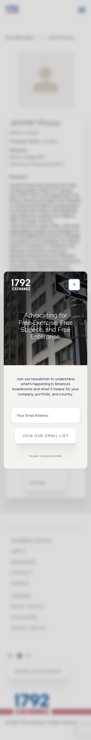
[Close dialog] (74, 284)
